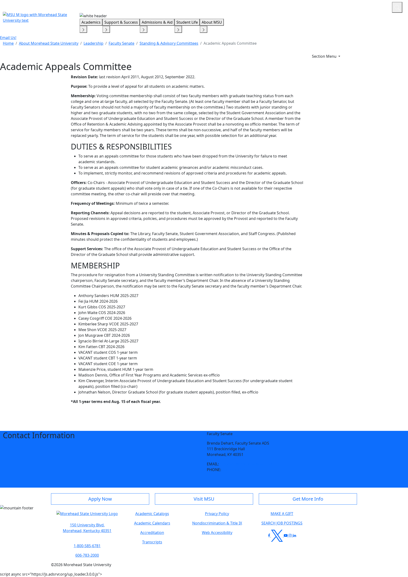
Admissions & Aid (157, 22)
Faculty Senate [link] (121, 43)
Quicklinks (327, 6)
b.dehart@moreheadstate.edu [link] (247, 464)
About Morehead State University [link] (48, 43)
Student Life (187, 22)
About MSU (212, 22)
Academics (91, 22)
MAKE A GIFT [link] (282, 513)
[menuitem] (8, 43)
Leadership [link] (93, 43)
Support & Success (121, 22)
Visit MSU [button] (204, 499)
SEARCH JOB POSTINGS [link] (281, 523)
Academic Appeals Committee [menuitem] (230, 43)
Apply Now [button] (100, 499)
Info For (298, 6)
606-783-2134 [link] (234, 469)
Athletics (379, 6)
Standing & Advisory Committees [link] (169, 43)
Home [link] (8, 43)
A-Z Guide (356, 6)
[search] (397, 7)
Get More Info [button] (308, 499)
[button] (87, 516)
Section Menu (324, 56)
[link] (87, 527)
